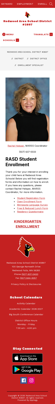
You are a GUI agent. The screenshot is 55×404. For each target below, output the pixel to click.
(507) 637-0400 (30, 274)
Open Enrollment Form (29, 201)
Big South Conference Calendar (26, 314)
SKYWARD (7, 4)
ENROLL (42, 4)
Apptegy (34, 400)
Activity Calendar (26, 303)
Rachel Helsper (16, 145)
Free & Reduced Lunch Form (32, 208)
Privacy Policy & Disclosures (26, 284)
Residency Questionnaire (30, 211)
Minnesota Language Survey (32, 204)
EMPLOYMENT (25, 4)
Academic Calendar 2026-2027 (26, 309)
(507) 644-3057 (28, 278)
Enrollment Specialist (31, 65)
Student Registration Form (31, 198)
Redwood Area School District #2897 (27, 52)
